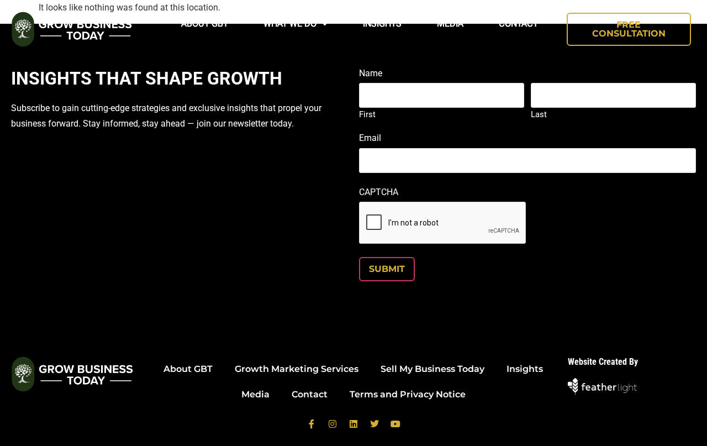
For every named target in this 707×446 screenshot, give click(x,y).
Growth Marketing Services (296, 369)
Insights (382, 23)
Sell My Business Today (432, 369)
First (367, 114)
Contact (518, 23)
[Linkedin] (353, 423)
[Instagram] (332, 423)
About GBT (204, 23)
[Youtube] (395, 423)
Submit (387, 269)
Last (539, 114)
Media (450, 23)
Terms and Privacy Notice (408, 394)
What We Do (289, 23)
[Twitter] (374, 423)
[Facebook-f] (311, 423)
